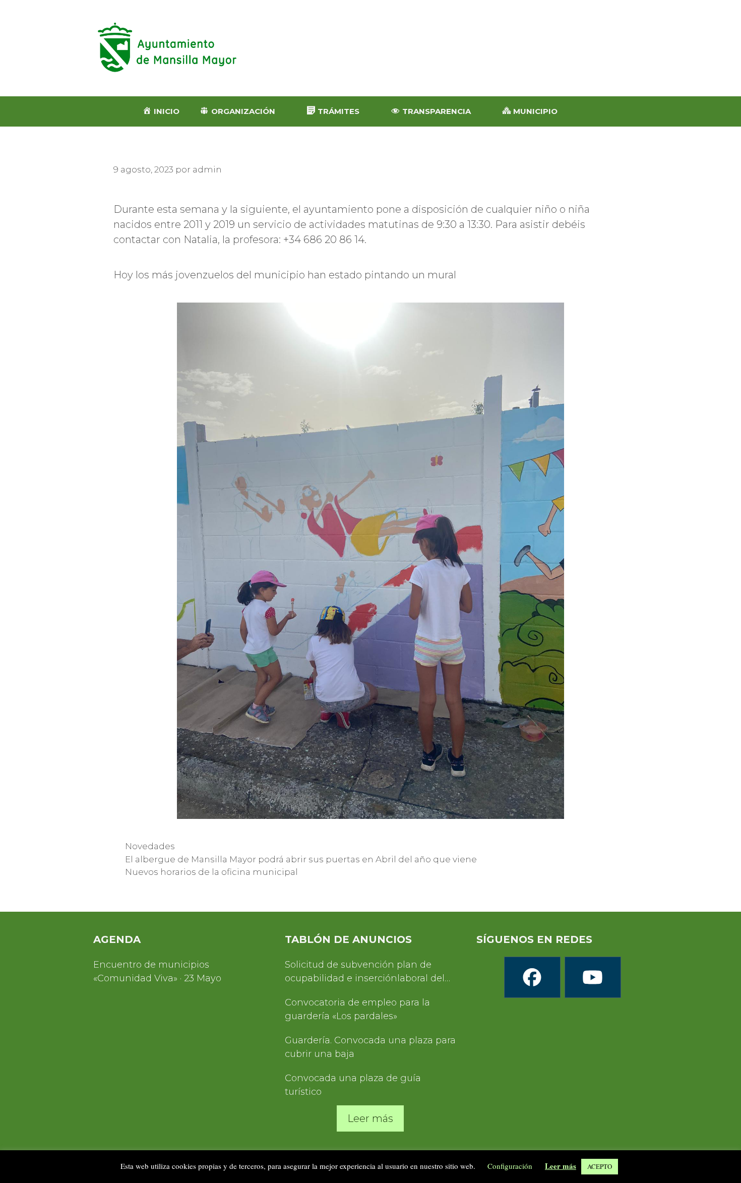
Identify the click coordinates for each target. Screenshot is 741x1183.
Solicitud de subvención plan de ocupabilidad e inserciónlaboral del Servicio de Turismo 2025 (365, 972)
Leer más (370, 1118)
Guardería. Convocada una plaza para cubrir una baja (370, 1047)
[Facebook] (532, 977)
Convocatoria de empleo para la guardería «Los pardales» (357, 1009)
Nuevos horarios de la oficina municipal (211, 872)
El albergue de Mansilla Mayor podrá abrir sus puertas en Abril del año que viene (301, 859)
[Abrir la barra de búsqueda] (593, 111)
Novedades (150, 846)
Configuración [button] (509, 1166)
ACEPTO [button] (599, 1166)
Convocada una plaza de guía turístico (353, 1085)
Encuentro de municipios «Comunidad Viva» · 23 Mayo (157, 971)
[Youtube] (592, 977)
